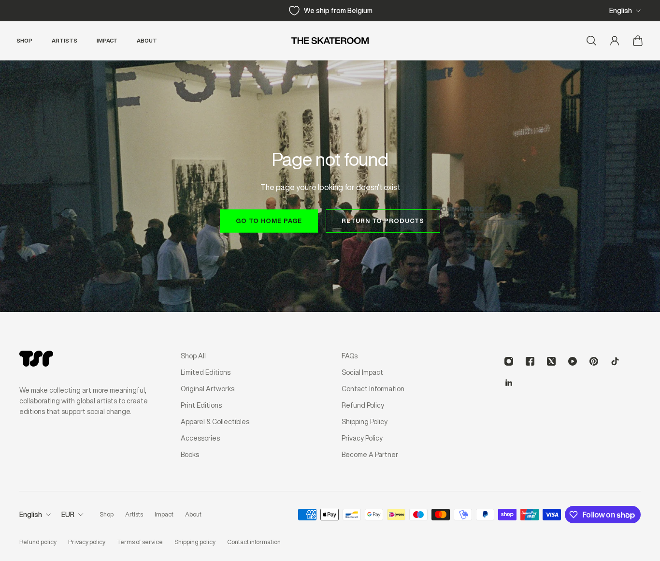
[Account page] (614, 40)
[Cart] (637, 40)
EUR (67, 514)
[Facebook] (530, 361)
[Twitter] (551, 361)
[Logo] (330, 41)
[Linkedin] (508, 382)
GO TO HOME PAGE (269, 221)
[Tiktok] (615, 361)
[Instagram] (508, 361)
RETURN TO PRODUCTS (383, 221)
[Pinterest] (593, 361)
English (620, 10)
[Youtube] (572, 361)
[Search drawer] (591, 40)
